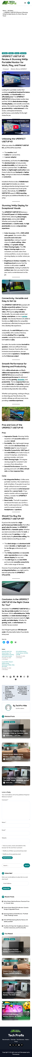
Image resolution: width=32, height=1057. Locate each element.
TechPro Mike (21, 705)
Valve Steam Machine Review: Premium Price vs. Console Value (15, 732)
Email (4, 830)
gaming (24, 316)
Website (4, 838)
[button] (10, 3)
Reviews (17, 53)
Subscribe (6, 888)
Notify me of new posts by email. (12, 854)
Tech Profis (23, 53)
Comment (5, 800)
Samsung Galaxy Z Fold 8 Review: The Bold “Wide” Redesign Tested (16, 779)
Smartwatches (13, 745)
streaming (21, 379)
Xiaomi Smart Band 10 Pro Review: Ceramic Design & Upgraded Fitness (13, 756)
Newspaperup (24, 1052)
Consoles (7, 722)
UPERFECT (24, 69)
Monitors (11, 53)
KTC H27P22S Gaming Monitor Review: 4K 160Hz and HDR (22, 653)
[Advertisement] (16, 35)
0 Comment (6, 69)
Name (4, 822)
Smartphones (13, 769)
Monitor (13, 69)
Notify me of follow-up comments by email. (15, 851)
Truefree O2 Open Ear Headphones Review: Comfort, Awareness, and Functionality (16, 926)
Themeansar (15, 1054)
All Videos (5, 53)
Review (18, 69)
